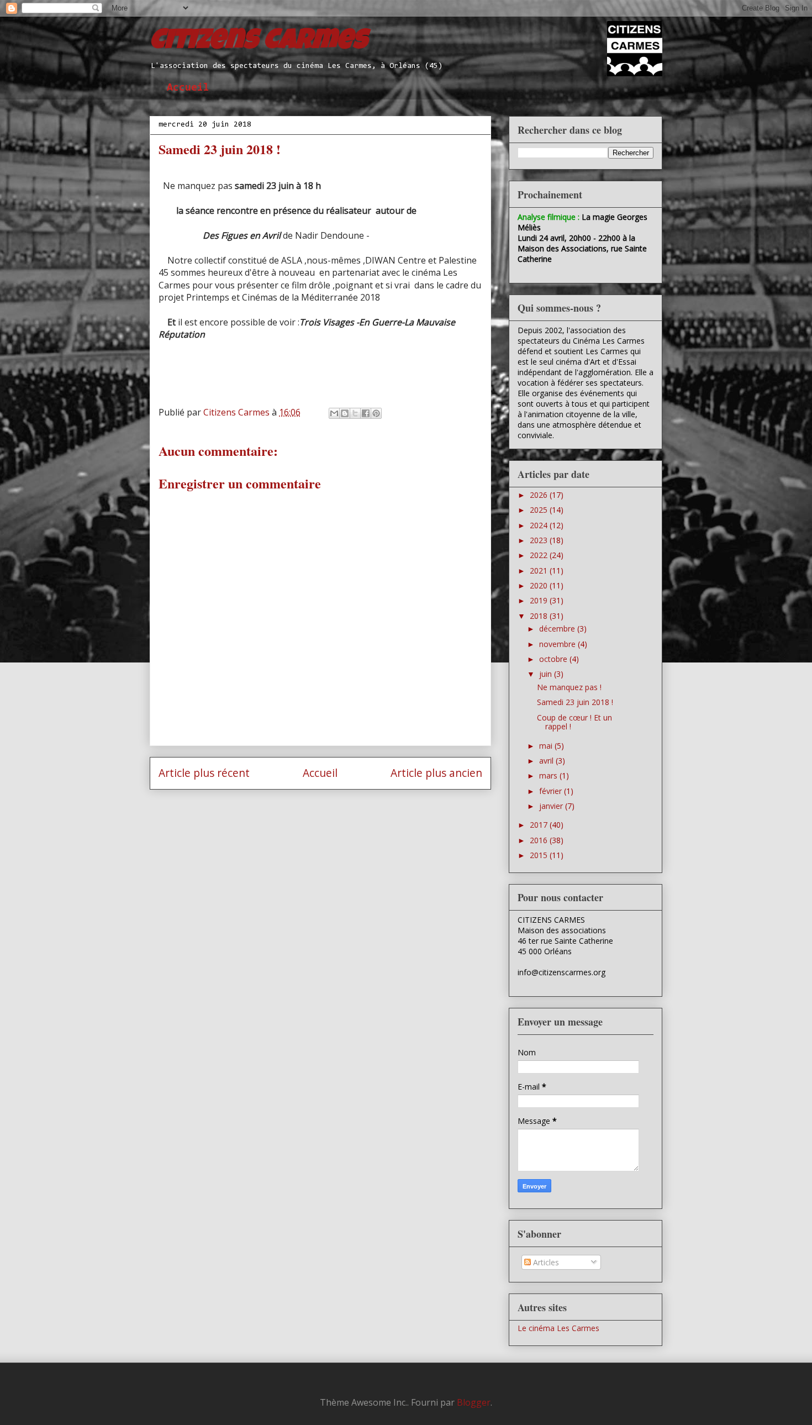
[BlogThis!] (344, 413)
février (551, 791)
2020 (540, 585)
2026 (540, 495)
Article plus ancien (436, 772)
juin (546, 674)
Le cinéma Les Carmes (558, 1328)
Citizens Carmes (258, 42)
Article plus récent (204, 772)
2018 (540, 616)
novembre (558, 644)
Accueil (188, 87)
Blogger (474, 1402)
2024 (540, 525)
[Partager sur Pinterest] (376, 413)
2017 (540, 824)
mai (547, 745)
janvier (552, 806)
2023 (540, 540)
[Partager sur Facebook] (365, 413)
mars (549, 775)
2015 (540, 855)
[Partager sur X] (355, 413)
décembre (558, 628)
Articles (545, 1262)
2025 (540, 509)
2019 (540, 600)
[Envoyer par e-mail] (334, 413)
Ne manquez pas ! (569, 687)
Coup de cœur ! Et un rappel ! (574, 722)
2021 (540, 570)
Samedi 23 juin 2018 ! (575, 702)
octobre (554, 659)
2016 (540, 840)
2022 (540, 555)
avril (547, 760)
